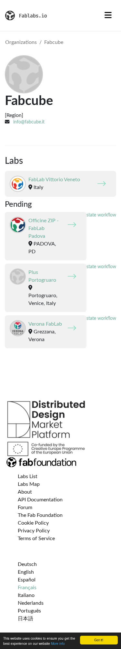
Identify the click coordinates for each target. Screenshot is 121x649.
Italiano (26, 595)
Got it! (98, 639)
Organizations (21, 42)
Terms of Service (36, 538)
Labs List (27, 476)
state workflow (101, 215)
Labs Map (29, 484)
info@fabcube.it (29, 122)
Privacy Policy (34, 530)
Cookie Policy (33, 523)
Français (27, 587)
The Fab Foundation (40, 515)
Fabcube (53, 42)
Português (29, 610)
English (26, 572)
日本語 (25, 618)
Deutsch (27, 564)
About (25, 492)
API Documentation (40, 499)
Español (26, 579)
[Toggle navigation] (108, 15)
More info (58, 643)
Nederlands (31, 603)
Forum (25, 507)
